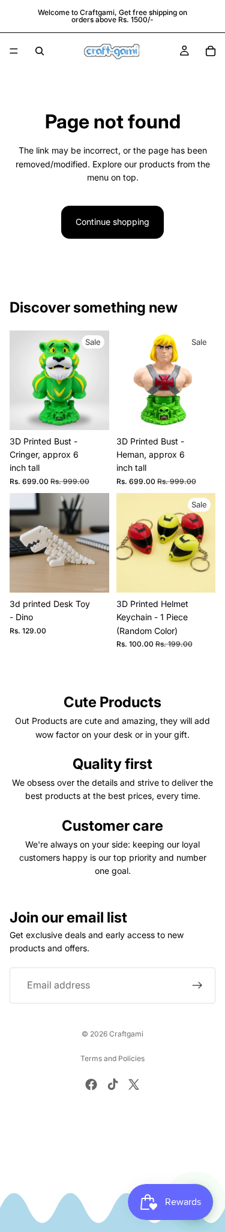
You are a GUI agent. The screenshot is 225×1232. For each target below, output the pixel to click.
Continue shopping (112, 222)
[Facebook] (91, 1084)
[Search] (39, 51)
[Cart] (210, 51)
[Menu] (14, 51)
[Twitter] (134, 1084)
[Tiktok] (113, 1084)
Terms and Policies (112, 1058)
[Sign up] (197, 985)
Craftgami (126, 1033)
